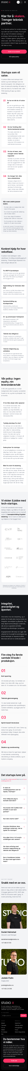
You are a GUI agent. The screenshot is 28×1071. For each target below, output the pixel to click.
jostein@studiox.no (7, 985)
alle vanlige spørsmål (11, 779)
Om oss (3, 1027)
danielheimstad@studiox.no (10, 939)
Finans (16, 1029)
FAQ (2, 1034)
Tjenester (3, 1025)
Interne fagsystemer (20, 1032)
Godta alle (14, 1060)
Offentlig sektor (19, 1025)
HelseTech (17, 1023)
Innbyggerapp (18, 1027)
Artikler (3, 1029)
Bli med (24, 1015)
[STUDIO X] (5, 2)
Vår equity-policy (14, 56)
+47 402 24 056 (6, 989)
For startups (4, 1032)
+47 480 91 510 (6, 943)
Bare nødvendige (14, 1065)
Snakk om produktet (14, 51)
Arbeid (3, 1023)
